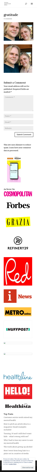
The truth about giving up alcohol (18, 447)
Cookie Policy (13, 464)
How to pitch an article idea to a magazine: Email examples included (17, 427)
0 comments (8, 19)
